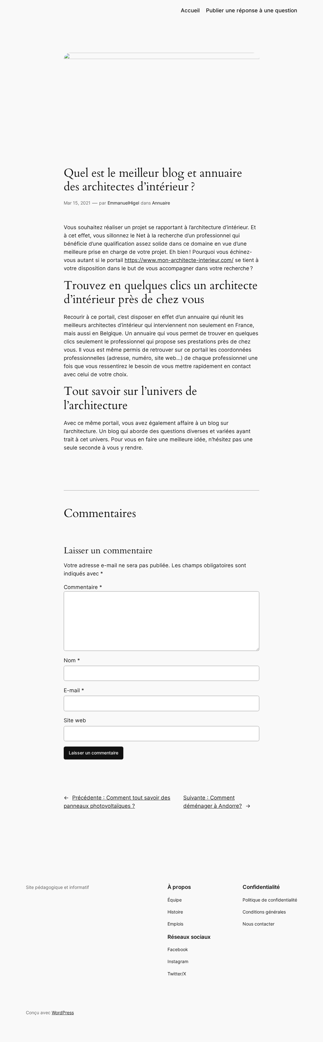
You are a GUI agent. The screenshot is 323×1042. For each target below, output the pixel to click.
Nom (72, 660)
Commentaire (83, 587)
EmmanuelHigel (123, 202)
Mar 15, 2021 (77, 202)
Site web (75, 720)
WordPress (63, 1012)
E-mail (74, 690)
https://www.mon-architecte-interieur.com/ (179, 260)
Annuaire (161, 202)
